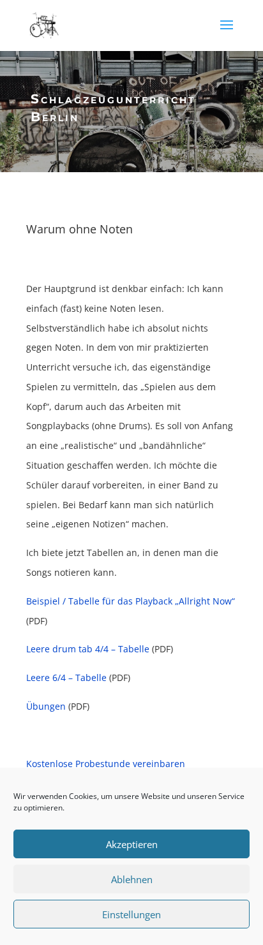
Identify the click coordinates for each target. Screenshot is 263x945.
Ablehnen (132, 879)
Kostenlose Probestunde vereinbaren (105, 764)
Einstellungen (131, 914)
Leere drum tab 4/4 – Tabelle (87, 649)
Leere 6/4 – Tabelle (66, 677)
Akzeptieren (132, 844)
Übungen (46, 706)
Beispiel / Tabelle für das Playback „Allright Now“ (130, 601)
